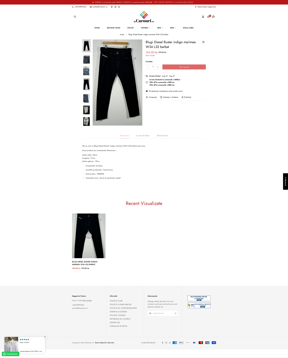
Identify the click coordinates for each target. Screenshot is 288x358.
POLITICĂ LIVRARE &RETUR (120, 304)
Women (144, 28)
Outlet (130, 28)
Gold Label (188, 28)
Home (97, 28)
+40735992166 (78, 305)
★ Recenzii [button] (285, 181)
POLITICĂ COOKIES (117, 315)
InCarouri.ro (89, 342)
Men (159, 28)
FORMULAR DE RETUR (118, 326)
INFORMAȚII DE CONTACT (120, 319)
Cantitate (149, 61)
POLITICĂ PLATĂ (116, 301)
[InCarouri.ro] (144, 16)
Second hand (113, 28)
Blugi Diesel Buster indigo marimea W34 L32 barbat (84, 263)
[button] (45, 337)
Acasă (122, 34)
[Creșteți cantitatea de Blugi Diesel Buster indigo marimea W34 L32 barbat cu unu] (157, 67)
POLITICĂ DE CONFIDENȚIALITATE (123, 308)
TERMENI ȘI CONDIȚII (118, 311)
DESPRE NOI (115, 322)
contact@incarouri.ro (80, 308)
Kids (172, 28)
